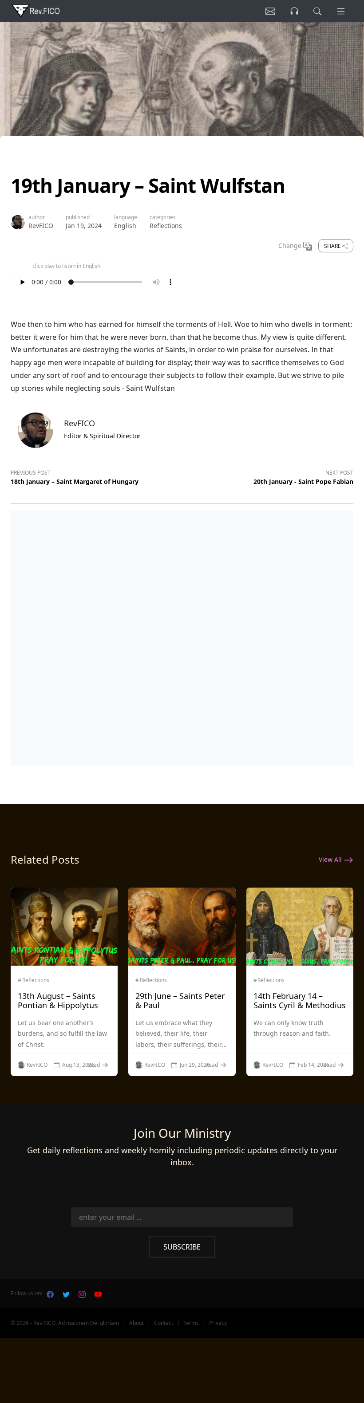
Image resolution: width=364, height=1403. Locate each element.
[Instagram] (82, 1293)
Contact (163, 1323)
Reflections (166, 225)
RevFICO (40, 225)
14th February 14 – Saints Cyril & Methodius (299, 1000)
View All (331, 859)
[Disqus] (182, 636)
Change (290, 245)
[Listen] (270, 11)
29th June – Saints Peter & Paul (180, 1000)
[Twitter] (66, 1293)
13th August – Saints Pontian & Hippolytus (58, 1000)
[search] (317, 11)
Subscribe (182, 1247)
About (136, 1323)
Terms (191, 1323)
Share (333, 246)
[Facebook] (50, 1293)
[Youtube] (98, 1293)
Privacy (218, 1323)
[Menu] (340, 11)
